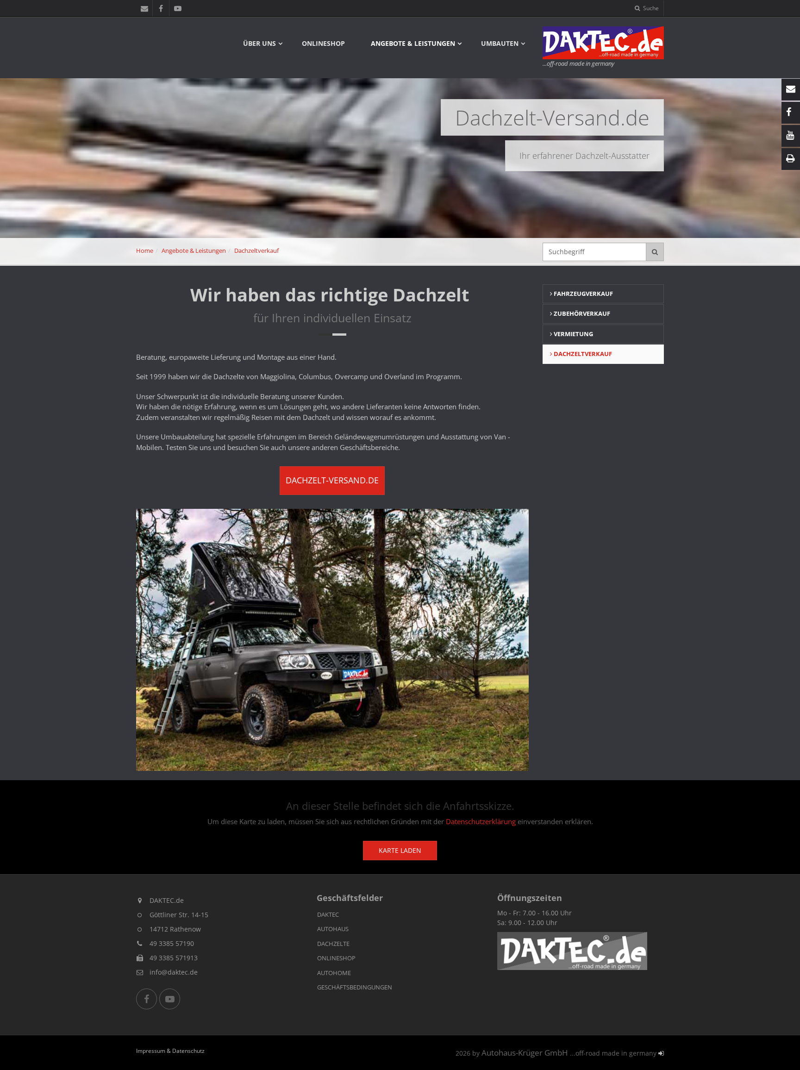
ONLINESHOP (336, 958)
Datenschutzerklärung (481, 821)
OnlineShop (323, 43)
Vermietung (572, 334)
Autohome (334, 973)
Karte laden (400, 850)
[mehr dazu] (572, 951)
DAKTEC (328, 914)
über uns (259, 43)
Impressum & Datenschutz (170, 1050)
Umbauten (500, 43)
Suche (650, 8)
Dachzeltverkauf (256, 250)
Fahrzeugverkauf (582, 293)
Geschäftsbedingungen (354, 987)
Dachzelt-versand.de (332, 480)
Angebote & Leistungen (413, 43)
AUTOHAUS (333, 929)
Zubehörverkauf (581, 313)
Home (144, 250)
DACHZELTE (333, 943)
